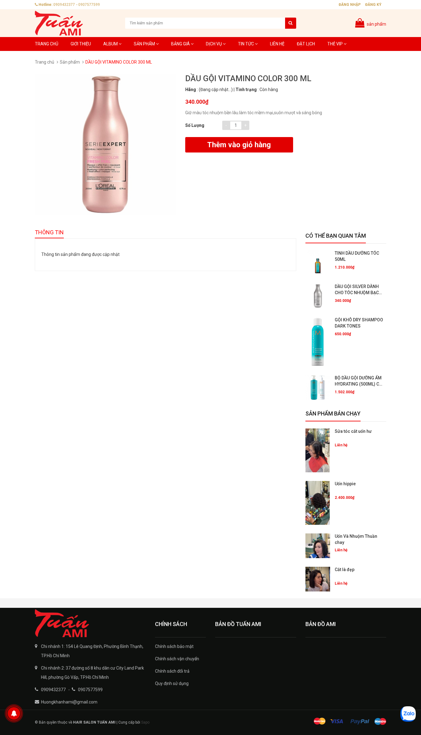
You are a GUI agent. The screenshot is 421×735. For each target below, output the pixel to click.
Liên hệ (277, 43)
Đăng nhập (350, 4)
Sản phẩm (145, 43)
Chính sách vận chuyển (177, 658)
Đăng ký (373, 4)
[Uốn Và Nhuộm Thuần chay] (317, 545)
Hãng (190, 89)
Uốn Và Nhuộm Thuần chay (356, 539)
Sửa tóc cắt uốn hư (353, 431)
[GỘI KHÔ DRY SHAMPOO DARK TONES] (317, 341)
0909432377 (64, 4)
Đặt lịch (306, 43)
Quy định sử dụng (172, 683)
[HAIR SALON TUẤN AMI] (90, 623)
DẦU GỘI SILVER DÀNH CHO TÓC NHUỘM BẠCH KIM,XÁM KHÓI (358, 290)
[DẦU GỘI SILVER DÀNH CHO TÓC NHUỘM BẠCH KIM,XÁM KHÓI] (317, 296)
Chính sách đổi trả (172, 671)
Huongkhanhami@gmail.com (69, 702)
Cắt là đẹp (344, 569)
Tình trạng (246, 89)
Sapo (145, 722)
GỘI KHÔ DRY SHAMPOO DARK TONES (359, 322)
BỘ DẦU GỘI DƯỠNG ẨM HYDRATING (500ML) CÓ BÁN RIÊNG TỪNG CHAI (358, 381)
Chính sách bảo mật (174, 646)
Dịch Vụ (214, 43)
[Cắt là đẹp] (317, 579)
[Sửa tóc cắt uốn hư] (317, 450)
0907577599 (89, 4)
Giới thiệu (81, 43)
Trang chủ (46, 43)
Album (111, 43)
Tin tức (246, 43)
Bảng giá (181, 43)
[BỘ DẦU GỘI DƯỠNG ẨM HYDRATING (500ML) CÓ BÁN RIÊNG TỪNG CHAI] (317, 387)
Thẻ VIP (335, 43)
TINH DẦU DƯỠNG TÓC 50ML (357, 256)
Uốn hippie (345, 483)
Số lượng (194, 125)
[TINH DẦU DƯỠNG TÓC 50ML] (317, 262)
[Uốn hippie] (317, 503)
